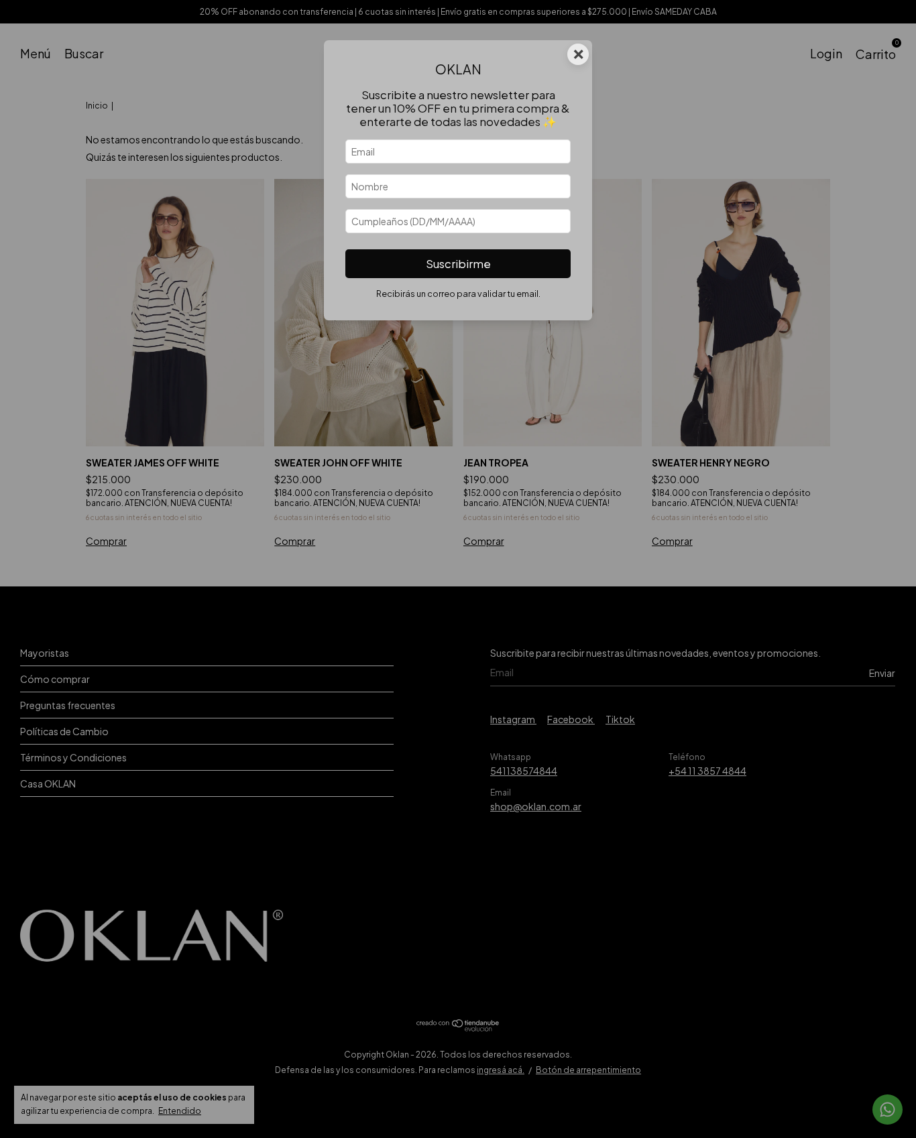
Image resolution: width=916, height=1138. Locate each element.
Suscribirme (458, 264)
